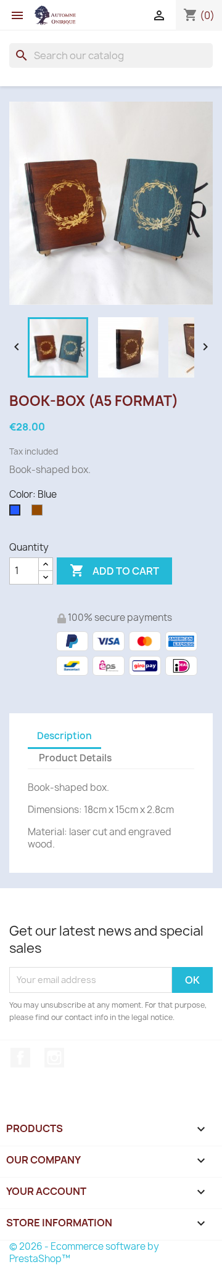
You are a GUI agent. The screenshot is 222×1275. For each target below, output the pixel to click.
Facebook (20, 1057)
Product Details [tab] (75, 757)
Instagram (54, 1057)
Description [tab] (64, 735)
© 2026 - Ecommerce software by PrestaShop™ (84, 1252)
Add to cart (114, 570)
